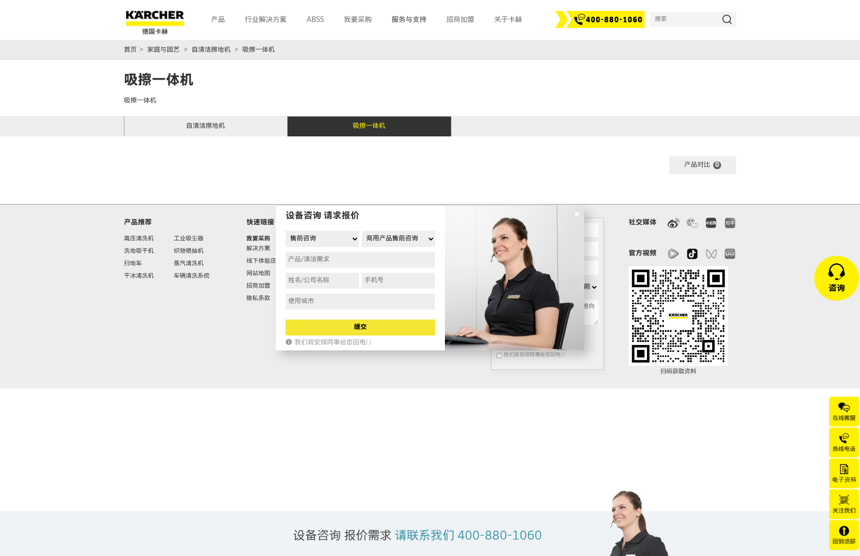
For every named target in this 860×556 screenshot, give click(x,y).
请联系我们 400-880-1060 (468, 536)
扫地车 (133, 264)
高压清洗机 (139, 239)
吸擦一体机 (258, 50)
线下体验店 (261, 261)
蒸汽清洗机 (189, 264)
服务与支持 (409, 19)
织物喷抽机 (189, 251)
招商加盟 (258, 286)
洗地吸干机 (139, 251)
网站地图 (258, 274)
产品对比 (701, 165)
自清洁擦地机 (211, 50)
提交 (360, 327)
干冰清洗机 (139, 276)
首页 (130, 50)
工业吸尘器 (189, 239)
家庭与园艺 (163, 50)
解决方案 (258, 249)
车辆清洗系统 (192, 276)
